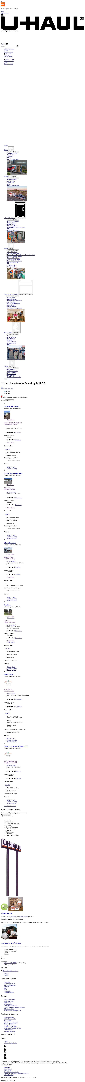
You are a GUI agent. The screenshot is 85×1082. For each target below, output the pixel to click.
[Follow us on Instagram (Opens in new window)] (5, 1049)
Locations (8, 1075)
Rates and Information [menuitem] (13, 221)
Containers (20, 218)
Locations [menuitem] (8, 53)
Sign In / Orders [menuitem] (8, 56)
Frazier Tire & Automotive (13, 473)
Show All (7, 449)
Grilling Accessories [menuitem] (12, 371)
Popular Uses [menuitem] (10, 224)
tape (15, 916)
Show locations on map (7, 388)
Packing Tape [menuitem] (10, 305)
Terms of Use (7, 1070)
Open (2, 11)
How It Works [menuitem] (11, 338)
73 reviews (18, 771)
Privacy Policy (8, 1069)
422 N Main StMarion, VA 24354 (9, 690)
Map (8, 393)
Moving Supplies (11, 538)
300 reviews (18, 498)
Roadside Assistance (9, 983)
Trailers (11, 150)
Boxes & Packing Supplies (25, 294)
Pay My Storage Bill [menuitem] (12, 262)
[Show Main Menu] (2, 15)
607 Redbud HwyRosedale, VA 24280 (9, 557)
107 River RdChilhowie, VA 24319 (10, 621)
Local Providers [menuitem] (11, 337)
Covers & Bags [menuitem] (11, 302)
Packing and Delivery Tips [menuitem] (16, 227)
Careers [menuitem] (6, 50)
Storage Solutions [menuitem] (12, 306)
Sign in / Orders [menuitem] (9, 59)
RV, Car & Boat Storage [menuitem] (13, 258)
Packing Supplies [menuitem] (11, 299)
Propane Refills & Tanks (10, 1026)
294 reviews (18, 699)
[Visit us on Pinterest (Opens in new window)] (5, 1051)
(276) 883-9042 (11, 561)
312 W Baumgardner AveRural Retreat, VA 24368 (10, 762)
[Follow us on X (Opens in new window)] (5, 1056)
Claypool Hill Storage (11, 406)
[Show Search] (4, 44)
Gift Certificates (8, 1029)
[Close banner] (2, 1)
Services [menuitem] (9, 340)
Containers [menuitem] (9, 218)
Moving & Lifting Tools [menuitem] (13, 303)
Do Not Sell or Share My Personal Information (16, 1073)
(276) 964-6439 (11, 492)
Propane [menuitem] (6, 366)
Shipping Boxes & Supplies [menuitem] (14, 300)
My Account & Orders (10, 985)
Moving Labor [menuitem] (8, 332)
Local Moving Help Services (11, 943)
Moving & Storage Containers (14, 1007)
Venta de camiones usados (11, 1022)
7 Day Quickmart (10, 543)
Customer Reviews (9, 992)
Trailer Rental (7, 1002)
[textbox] (18, 813)
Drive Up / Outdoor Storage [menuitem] (14, 261)
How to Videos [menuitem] (11, 155)
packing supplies (23, 916)
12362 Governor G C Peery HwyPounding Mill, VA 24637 (13, 423)
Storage (11, 248)
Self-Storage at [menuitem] (13, 253)
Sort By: (3, 400)
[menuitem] (45, 179)
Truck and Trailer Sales (13, 823)
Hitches (9, 830)
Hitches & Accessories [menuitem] (13, 159)
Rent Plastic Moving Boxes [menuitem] (14, 308)
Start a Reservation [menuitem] (12, 153)
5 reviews (17, 567)
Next (5, 806)
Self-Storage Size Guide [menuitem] (13, 259)
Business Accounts (9, 1017)
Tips (5, 988)
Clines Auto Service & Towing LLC (16, 746)
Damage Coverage (9, 1025)
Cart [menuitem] (7, 55)
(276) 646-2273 (11, 625)
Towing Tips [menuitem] (10, 182)
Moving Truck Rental (9, 999)
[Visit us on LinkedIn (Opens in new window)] (5, 1054)
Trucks (9, 820)
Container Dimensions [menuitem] (13, 230)
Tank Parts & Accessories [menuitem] (14, 377)
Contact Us (7, 982)
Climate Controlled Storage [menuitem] (14, 256)
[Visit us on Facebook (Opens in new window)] (5, 1046)
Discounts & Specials (9, 1031)
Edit (2, 387)
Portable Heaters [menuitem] (11, 374)
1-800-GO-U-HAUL (10, 963)
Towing (6, 176)
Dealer (5, 1041)
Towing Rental (8, 1004)
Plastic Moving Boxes (13, 835)
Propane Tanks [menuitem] (11, 375)
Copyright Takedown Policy (11, 1072)
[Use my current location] (10, 813)
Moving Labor (16, 332)
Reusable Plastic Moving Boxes (12, 1010)
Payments (6, 986)
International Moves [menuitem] (12, 225)
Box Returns (10, 832)
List (8, 391)
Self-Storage (10, 822)
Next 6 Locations (11, 806)
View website (10, 618)
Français (6, 973)
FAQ (5, 989)
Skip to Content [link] (5, 13)
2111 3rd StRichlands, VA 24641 (9, 488)
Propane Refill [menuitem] (11, 369)
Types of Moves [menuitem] (11, 341)
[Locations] (7, 44)
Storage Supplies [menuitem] (11, 267)
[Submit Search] (17, 46)
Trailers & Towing (12, 468)
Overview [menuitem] (10, 335)
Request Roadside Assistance (10, 971)
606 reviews (18, 631)
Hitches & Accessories (10, 1019)
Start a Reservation (12, 179)
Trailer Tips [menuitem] (10, 156)
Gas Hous (7, 605)
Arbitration (7, 1067)
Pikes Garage (8, 674)
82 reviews (18, 432)
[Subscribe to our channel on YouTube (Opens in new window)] (5, 1058)
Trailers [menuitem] (6, 150)
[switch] (42, 392)
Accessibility (7, 991)
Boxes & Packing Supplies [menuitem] (11, 294)
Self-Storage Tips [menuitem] (11, 265)
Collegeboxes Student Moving (12, 1028)
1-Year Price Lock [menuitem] (9, 49)
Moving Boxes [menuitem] (11, 297)
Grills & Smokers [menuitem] (11, 372)
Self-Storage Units (9, 1009)
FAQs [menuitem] (8, 157)
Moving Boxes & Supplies (11, 1023)
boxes (12, 916)
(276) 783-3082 (11, 693)
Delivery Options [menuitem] (11, 222)
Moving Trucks (11, 467)
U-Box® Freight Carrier (10, 1043)
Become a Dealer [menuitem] (8, 52)
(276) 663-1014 (11, 765)
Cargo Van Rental (8, 1001)
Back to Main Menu (13, 151)
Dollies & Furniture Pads (10, 1005)
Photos (10, 420)
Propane (11, 366)
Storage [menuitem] (6, 248)
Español (6, 975)
